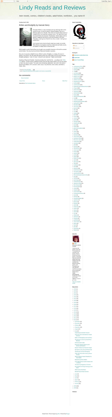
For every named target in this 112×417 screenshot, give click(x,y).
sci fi (75, 111)
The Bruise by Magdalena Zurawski (83, 364)
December (77, 321)
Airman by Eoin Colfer (80, 342)
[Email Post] (34, 69)
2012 (75, 315)
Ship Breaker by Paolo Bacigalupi (82, 351)
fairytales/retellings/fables (79, 101)
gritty (75, 144)
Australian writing (77, 138)
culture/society (77, 99)
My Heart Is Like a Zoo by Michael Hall (83, 349)
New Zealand (77, 185)
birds (75, 166)
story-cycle (76, 161)
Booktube (76, 203)
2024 (75, 293)
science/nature (77, 93)
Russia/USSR (77, 186)
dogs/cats (76, 168)
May (76, 376)
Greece (75, 210)
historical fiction (77, 74)
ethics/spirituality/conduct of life (80, 175)
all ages (75, 88)
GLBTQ (75, 69)
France (75, 116)
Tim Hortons (76, 171)
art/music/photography (79, 96)
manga (75, 188)
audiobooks (76, 78)
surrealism (76, 143)
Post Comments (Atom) (30, 83)
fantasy (75, 94)
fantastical (76, 134)
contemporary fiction (78, 66)
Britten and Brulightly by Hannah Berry (83, 337)
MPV (75, 109)
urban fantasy (77, 136)
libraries (75, 230)
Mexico (75, 223)
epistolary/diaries (77, 173)
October (77, 325)
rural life (75, 178)
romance (76, 118)
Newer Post (22, 80)
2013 (75, 314)
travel (75, 124)
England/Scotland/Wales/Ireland (29, 71)
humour (43, 71)
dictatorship (76, 206)
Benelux (75, 201)
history (75, 126)
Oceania (75, 146)
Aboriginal (76, 121)
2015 (75, 310)
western (75, 208)
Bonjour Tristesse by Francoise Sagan (83, 347)
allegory (75, 215)
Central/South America (79, 193)
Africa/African (77, 148)
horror (75, 195)
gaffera (58, 413)
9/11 (75, 213)
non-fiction (76, 73)
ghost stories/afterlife (78, 128)
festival (75, 151)
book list (75, 108)
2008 (75, 387)
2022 (75, 296)
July (76, 331)
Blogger (68, 413)
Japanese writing (77, 183)
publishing (76, 220)
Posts (75, 45)
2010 (75, 319)
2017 (75, 306)
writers (75, 156)
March (76, 379)
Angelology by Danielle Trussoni (82, 332)
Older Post (64, 80)
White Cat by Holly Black (80, 369)
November (77, 323)
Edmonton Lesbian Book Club (81, 55)
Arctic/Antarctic (77, 170)
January (77, 383)
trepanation (76, 228)
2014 (75, 312)
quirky (75, 155)
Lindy (75, 243)
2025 (75, 291)
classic (75, 131)
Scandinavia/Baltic (78, 198)
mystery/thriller (48, 71)
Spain (75, 225)
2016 (75, 308)
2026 (75, 289)
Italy (74, 176)
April (76, 377)
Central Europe (77, 181)
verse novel (76, 150)
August (76, 329)
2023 (75, 294)
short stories (76, 106)
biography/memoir (78, 81)
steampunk (76, 216)
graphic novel (38, 71)
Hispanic (76, 190)
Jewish (75, 133)
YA (74, 71)
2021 (75, 298)
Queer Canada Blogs (79, 60)
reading (75, 113)
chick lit (75, 211)
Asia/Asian (76, 91)
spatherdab (76, 57)
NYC (75, 129)
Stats (75, 163)
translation (76, 104)
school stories (77, 221)
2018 (75, 304)
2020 (75, 300)
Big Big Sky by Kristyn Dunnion (82, 371)
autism (75, 205)
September (77, 327)
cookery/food (76, 141)
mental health (77, 84)
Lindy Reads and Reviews (52, 7)
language (76, 218)
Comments (76, 48)
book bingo (76, 180)
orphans (75, 153)
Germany (76, 196)
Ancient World (77, 191)
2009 (75, 386)
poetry (75, 119)
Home (43, 80)
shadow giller (77, 123)
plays (75, 226)
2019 (75, 302)
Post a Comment (25, 78)
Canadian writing (77, 68)
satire (75, 160)
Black (75, 114)
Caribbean (76, 165)
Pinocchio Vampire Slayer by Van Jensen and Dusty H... (82, 345)
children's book (77, 79)
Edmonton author (77, 139)
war (74, 98)
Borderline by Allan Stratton (81, 359)
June (76, 374)
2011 (75, 317)
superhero (76, 200)
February (77, 381)
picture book (76, 89)
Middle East (76, 158)
